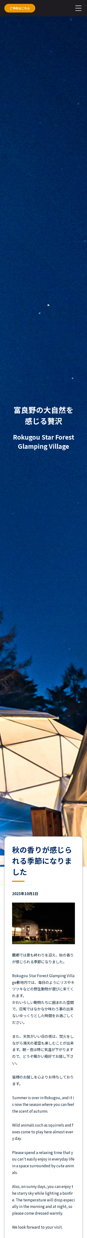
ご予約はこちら (20, 8)
